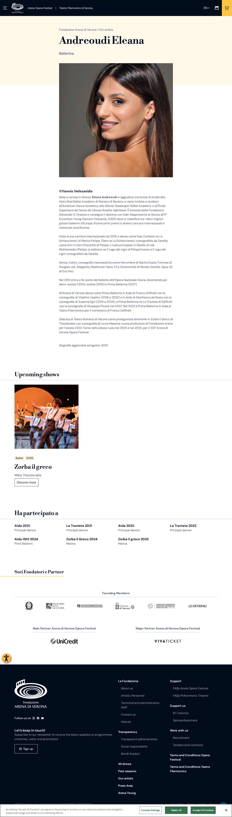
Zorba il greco (33, 467)
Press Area (125, 786)
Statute (126, 722)
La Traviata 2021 (79, 526)
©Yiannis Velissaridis (76, 191)
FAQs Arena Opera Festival (190, 688)
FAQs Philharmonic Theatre (190, 696)
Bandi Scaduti (130, 754)
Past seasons (127, 771)
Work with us (179, 730)
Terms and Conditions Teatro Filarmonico (190, 769)
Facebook (38, 718)
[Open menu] (5, 8)
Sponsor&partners (185, 720)
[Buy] (227, 8)
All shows (124, 764)
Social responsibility (134, 746)
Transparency (127, 732)
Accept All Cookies (203, 810)
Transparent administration (139, 739)
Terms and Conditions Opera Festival (190, 757)
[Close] (226, 810)
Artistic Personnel (132, 696)
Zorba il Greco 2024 (82, 539)
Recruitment (181, 738)
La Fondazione (128, 681)
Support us (177, 706)
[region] (116, 810)
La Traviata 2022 (183, 526)
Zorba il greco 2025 (133, 539)
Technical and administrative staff (140, 705)
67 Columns (180, 713)
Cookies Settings (150, 810)
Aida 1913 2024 (26, 539)
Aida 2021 (22, 526)
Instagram (33, 718)
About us (127, 688)
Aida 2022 (126, 526)
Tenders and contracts (188, 745)
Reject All (176, 810)
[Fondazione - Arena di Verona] (17, 8)
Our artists (125, 778)
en (205, 8)
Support (175, 681)
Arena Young (127, 793)
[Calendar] (217, 8)
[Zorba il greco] (46, 417)
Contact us (128, 714)
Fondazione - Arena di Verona (30, 693)
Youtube (42, 718)
